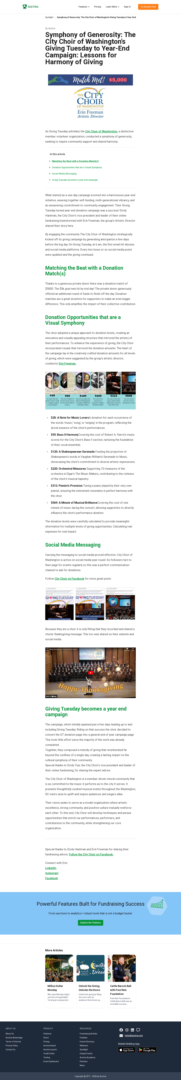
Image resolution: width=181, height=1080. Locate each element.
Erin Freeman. (67, 363)
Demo (46, 1037)
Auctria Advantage (14, 1037)
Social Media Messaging (64, 173)
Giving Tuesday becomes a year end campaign (75, 180)
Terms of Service (13, 1041)
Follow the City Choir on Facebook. (91, 854)
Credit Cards (48, 1053)
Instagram (51, 873)
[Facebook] (121, 1030)
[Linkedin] (132, 1030)
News (82, 1065)
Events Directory (87, 1041)
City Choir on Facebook (69, 578)
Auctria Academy (87, 1057)
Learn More (111, 6)
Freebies (83, 1037)
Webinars (84, 1045)
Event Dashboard (51, 1061)
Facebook (51, 878)
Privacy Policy (12, 1045)
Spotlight (49, 17)
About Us (10, 1034)
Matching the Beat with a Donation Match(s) (75, 161)
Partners (84, 1061)
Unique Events (86, 1053)
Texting (46, 1057)
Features (82, 6)
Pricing (97, 6)
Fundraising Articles (88, 1034)
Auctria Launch (50, 1049)
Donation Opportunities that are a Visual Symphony (77, 167)
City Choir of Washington (101, 131)
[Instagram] (127, 1030)
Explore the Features (90, 922)
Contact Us (10, 1049)
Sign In (127, 6)
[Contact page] (138, 1030)
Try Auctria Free (148, 6)
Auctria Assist (49, 1045)
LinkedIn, (51, 868)
